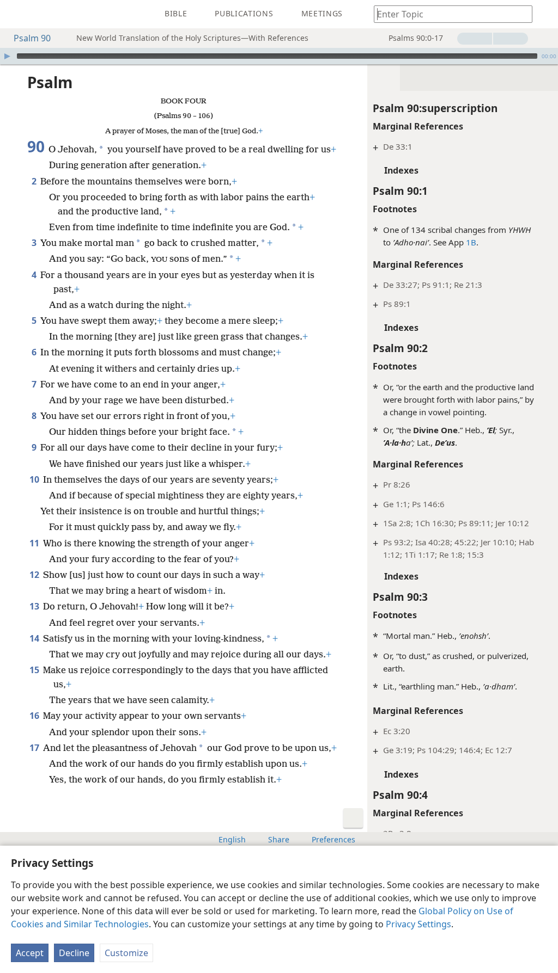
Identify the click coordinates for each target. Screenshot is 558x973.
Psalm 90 (32, 38)
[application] (279, 56)
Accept (30, 953)
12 (35, 575)
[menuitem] (16, 14)
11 (35, 543)
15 (35, 670)
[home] (16, 14)
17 (35, 748)
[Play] (7, 56)
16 (35, 716)
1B (471, 242)
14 (35, 638)
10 (35, 479)
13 (35, 606)
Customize (126, 953)
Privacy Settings (418, 924)
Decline (74, 953)
